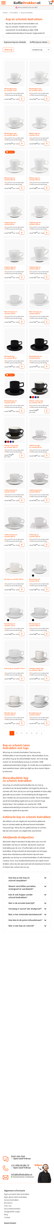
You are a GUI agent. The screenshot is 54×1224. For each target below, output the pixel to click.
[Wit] (30, 576)
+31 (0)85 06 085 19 (20, 1165)
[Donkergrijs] (38, 397)
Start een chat (18, 1156)
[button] (49, 42)
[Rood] (33, 397)
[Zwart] (30, 397)
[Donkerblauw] (35, 397)
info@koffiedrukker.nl (21, 1174)
